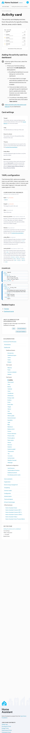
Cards (9, 359)
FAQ (10, 341)
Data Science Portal (7, 730)
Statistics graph (11, 449)
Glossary (14, 341)
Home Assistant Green (11, 508)
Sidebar (9, 374)
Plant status (11, 440)
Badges (9, 362)
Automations (7, 344)
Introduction (11, 353)
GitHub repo (5, 724)
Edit (14, 328)
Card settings (6, 530)
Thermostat (11, 451)
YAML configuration (7, 532)
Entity (9, 402)
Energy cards (11, 398)
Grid (9, 411)
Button (9, 386)
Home (3, 10)
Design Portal (5, 728)
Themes (6, 309)
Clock (9, 391)
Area (9, 384)
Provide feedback (22, 328)
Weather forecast (12, 460)
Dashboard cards (9, 311)
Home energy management (11, 484)
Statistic (10, 447)
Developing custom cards (14, 475)
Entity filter (10, 404)
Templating (7, 487)
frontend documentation (11, 147)
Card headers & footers (13, 470)
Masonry (10, 367)
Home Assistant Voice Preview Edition (15, 519)
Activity (10, 380)
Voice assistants (8, 479)
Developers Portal (6, 726)
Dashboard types (12, 355)
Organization (7, 482)
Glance (9, 409)
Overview (6, 341)
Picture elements (12, 433)
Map (9, 424)
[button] (15, 37)
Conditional (10, 393)
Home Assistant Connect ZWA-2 (14, 514)
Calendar (10, 389)
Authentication (8, 496)
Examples (7, 534)
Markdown (10, 427)
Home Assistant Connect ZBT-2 (14, 512)
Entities (9, 400)
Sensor (9, 442)
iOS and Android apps (9, 502)
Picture (9, 431)
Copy (26, 272)
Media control (11, 429)
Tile (8, 453)
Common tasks (8, 490)
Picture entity (11, 435)
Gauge (9, 406)
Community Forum (6, 732)
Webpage (10, 462)
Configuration (7, 493)
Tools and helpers (8, 499)
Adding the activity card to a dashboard (12, 528)
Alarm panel (11, 382)
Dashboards (8, 10)
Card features (11, 468)
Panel (9, 370)
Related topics (6, 536)
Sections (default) (12, 372)
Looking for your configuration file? (11, 194)
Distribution (10, 395)
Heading (10, 413)
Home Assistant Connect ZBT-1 (13, 510)
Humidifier (10, 420)
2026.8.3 (20, 2)
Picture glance (11, 438)
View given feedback (21, 331)
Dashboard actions (12, 472)
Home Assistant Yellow (11, 516)
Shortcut (10, 444)
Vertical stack (11, 458)
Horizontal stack (12, 418)
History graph (11, 415)
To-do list (10, 456)
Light (9, 422)
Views (9, 357)
